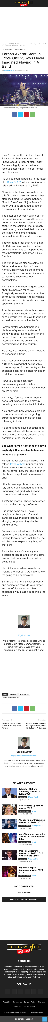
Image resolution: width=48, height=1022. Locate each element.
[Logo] (24, 953)
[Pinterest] (26, 114)
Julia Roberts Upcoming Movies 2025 (30, 806)
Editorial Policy (29, 1006)
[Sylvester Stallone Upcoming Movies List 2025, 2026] (9, 793)
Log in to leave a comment (24, 899)
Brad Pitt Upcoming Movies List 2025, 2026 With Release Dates (30, 853)
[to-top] (44, 1018)
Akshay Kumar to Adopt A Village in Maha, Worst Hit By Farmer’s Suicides (36, 725)
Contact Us (17, 1002)
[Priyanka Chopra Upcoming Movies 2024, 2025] (9, 871)
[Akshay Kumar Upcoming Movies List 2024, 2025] (9, 824)
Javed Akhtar (17, 464)
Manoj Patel (33, 797)
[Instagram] (14, 991)
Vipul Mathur (9, 71)
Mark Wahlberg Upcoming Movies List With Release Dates (31, 836)
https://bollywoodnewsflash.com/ (24, 756)
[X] (20, 114)
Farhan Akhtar (24, 694)
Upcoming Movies (20, 49)
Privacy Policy (30, 1002)
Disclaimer (17, 1006)
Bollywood (13, 694)
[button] (5, 3)
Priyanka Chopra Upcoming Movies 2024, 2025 (31, 870)
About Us (6, 1002)
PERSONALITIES (14, 44)
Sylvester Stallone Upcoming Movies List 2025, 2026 (29, 791)
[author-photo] (24, 749)
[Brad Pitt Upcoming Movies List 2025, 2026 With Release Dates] (9, 855)
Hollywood (22, 797)
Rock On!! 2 (14, 182)
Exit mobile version (24, 1019)
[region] (24, 26)
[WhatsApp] (32, 114)
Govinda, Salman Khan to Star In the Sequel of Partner (11, 725)
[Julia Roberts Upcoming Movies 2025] (9, 809)
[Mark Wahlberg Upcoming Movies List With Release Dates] (9, 838)
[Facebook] (14, 114)
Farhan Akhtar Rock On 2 (11, 697)
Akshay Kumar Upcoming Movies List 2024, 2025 (31, 821)
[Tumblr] (34, 991)
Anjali (34, 811)
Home (4, 44)
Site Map (41, 1002)
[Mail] (20, 991)
